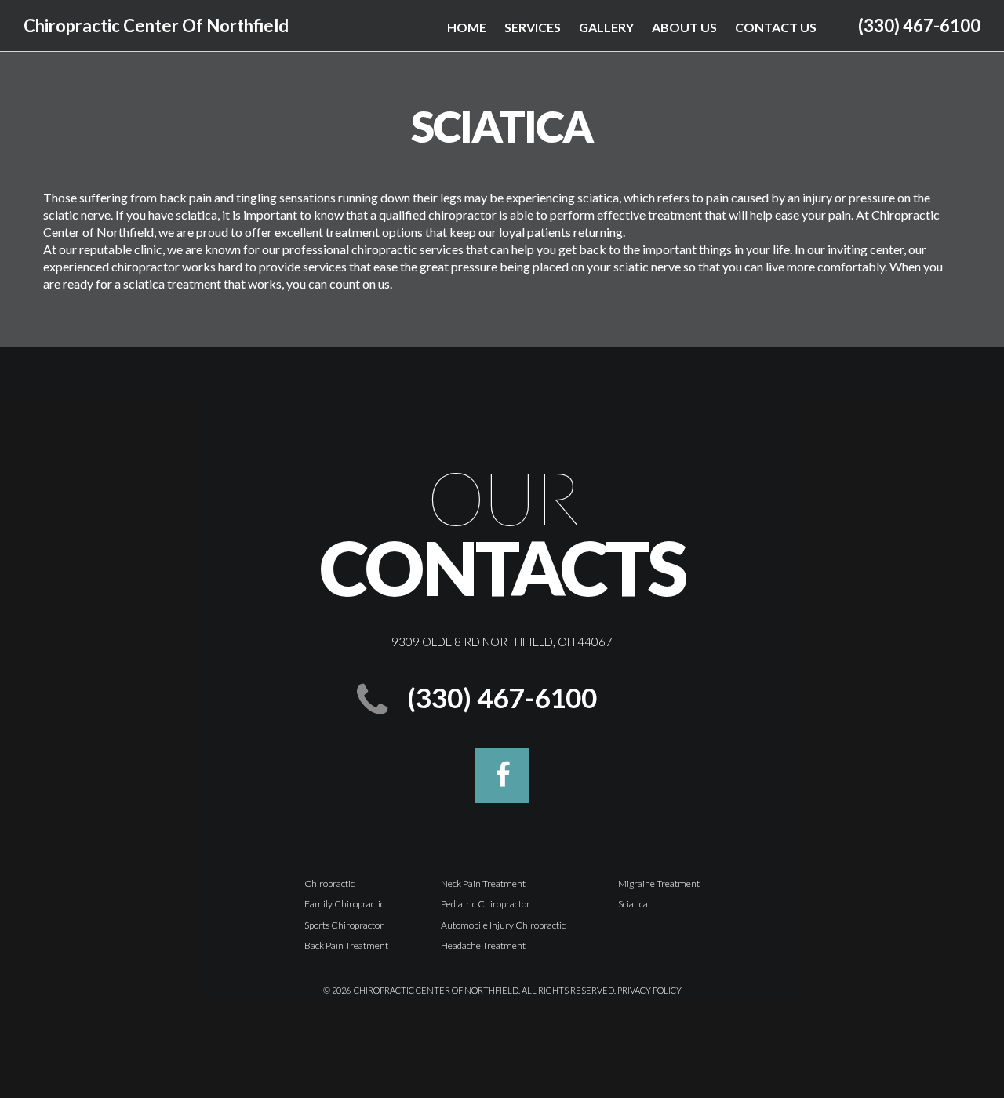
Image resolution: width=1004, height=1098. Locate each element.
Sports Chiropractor (344, 925)
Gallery (606, 27)
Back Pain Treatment (346, 945)
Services (532, 27)
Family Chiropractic (344, 904)
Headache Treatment (483, 945)
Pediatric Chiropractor (485, 904)
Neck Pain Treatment (483, 883)
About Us (684, 27)
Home (466, 27)
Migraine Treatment (659, 883)
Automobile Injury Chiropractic (503, 925)
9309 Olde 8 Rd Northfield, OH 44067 (502, 641)
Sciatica (633, 904)
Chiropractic (329, 883)
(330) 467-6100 (919, 25)
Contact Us (776, 27)
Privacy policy (649, 990)
